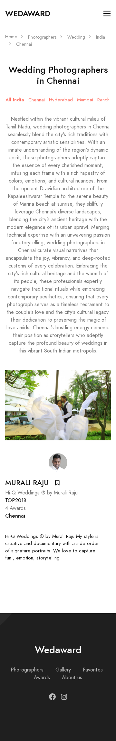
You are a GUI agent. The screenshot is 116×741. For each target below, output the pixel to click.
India (100, 37)
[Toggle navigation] (107, 13)
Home (11, 37)
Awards (42, 677)
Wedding (76, 37)
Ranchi (104, 100)
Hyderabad (61, 100)
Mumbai (85, 100)
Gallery (63, 669)
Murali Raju (27, 483)
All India (14, 99)
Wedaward (27, 13)
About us (72, 677)
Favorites (93, 669)
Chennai (36, 100)
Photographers (42, 37)
